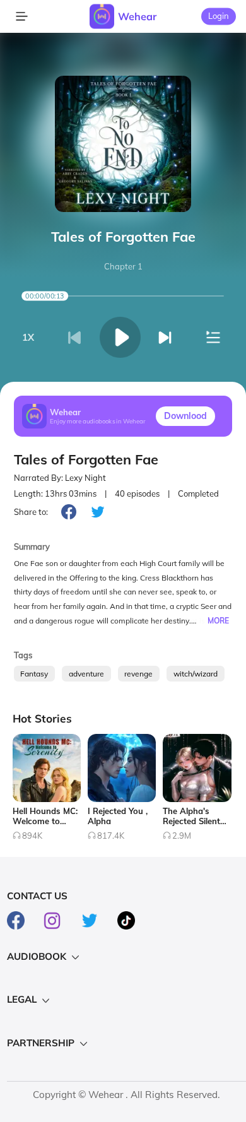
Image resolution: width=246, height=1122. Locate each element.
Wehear (137, 16)
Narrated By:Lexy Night (60, 478)
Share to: (31, 512)
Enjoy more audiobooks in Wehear (98, 421)
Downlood (185, 416)
